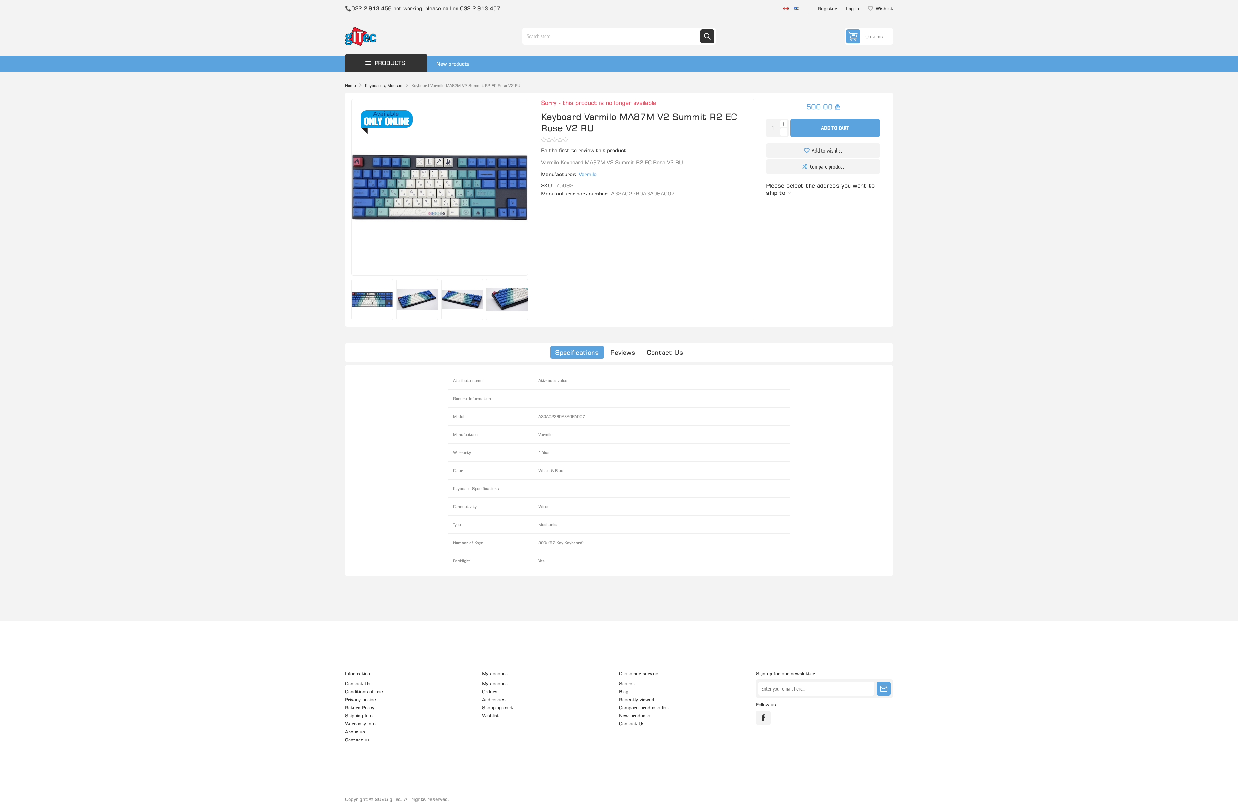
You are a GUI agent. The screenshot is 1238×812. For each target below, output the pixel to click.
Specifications (577, 352)
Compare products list (644, 707)
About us (355, 731)
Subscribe (884, 689)
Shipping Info (359, 715)
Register (827, 8)
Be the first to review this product (583, 150)
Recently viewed (636, 699)
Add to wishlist (827, 150)
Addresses (494, 699)
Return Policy (359, 707)
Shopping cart (497, 707)
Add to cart (835, 128)
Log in (852, 8)
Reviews (622, 352)
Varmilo (588, 174)
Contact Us (665, 352)
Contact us (357, 739)
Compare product (827, 166)
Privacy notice (360, 699)
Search (707, 36)
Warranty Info (360, 723)
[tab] (577, 352)
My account (495, 683)
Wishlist (490, 715)
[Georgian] (786, 8)
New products (453, 64)
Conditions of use (364, 691)
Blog (623, 691)
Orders (489, 691)
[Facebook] (763, 718)
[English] (796, 8)
